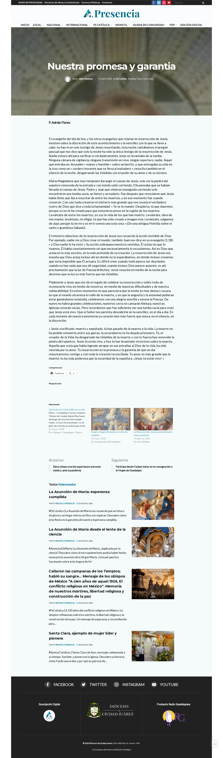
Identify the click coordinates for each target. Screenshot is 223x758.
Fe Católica (101, 24)
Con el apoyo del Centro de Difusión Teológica (111, 749)
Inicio (25, 24)
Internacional (77, 24)
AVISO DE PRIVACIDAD (30, 2)
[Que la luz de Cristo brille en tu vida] (70, 421)
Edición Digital (191, 24)
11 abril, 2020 (105, 78)
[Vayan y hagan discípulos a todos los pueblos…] (110, 419)
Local (37, 24)
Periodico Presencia (65, 503)
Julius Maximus (86, 78)
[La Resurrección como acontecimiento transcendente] (153, 419)
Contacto (107, 2)
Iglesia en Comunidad (148, 24)
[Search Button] (202, 2)
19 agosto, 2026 (85, 603)
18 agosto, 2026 (85, 645)
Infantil (121, 24)
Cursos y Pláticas (90, 2)
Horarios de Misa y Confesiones (61, 2)
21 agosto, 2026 (85, 503)
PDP (172, 24)
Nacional (54, 24)
